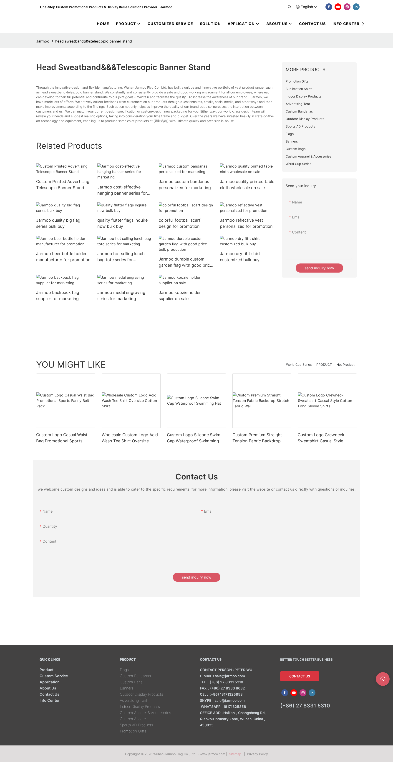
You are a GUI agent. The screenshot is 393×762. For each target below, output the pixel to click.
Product (46, 669)
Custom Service (54, 676)
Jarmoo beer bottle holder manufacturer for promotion (63, 256)
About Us (48, 688)
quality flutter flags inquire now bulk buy (122, 223)
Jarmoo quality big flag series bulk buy (58, 223)
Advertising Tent (133, 700)
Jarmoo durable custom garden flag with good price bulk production (185, 262)
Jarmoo (42, 41)
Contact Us (49, 694)
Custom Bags (131, 682)
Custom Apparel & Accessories (145, 712)
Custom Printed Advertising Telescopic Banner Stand (62, 184)
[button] (363, 24)
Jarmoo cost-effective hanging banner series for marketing (122, 190)
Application (50, 682)
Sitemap (236, 754)
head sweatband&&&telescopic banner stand (93, 41)
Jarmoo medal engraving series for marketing (121, 295)
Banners (126, 688)
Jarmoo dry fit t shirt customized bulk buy (240, 256)
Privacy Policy (257, 754)
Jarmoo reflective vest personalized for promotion (246, 223)
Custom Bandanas (135, 676)
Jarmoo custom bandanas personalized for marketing (185, 184)
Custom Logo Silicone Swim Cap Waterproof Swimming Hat (193, 438)
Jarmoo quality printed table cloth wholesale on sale (247, 184)
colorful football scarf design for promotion (180, 223)
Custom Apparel (133, 719)
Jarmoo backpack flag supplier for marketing (57, 295)
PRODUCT (324, 364)
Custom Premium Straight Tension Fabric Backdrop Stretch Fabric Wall (257, 438)
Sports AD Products (136, 725)
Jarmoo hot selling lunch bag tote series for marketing (121, 257)
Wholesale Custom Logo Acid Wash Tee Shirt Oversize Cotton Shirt (130, 438)
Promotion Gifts (133, 731)
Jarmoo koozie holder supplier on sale (180, 295)
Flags (124, 669)
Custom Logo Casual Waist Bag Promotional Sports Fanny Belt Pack (62, 438)
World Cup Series (299, 364)
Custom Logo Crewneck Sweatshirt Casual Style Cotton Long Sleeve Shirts (323, 438)
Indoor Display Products (140, 706)
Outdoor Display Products (141, 694)
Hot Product (346, 364)
